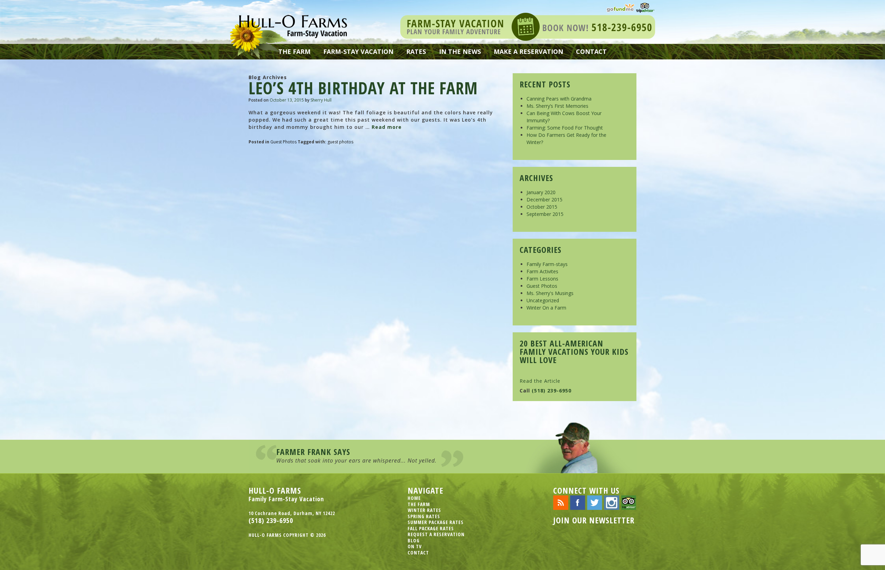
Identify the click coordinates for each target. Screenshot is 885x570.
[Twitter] (594, 502)
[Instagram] (611, 502)
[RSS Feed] (560, 502)
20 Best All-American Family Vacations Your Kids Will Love (574, 351)
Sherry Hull (321, 100)
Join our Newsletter (593, 520)
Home (414, 498)
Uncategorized (543, 300)
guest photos (340, 142)
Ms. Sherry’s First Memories (557, 106)
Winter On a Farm (546, 307)
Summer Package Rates (436, 522)
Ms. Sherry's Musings (550, 293)
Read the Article (540, 381)
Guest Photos (283, 142)
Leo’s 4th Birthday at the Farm (363, 88)
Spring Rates (424, 516)
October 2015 (542, 206)
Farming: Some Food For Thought (565, 127)
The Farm (294, 51)
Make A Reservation (528, 51)
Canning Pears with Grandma (559, 98)
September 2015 (545, 214)
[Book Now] (527, 26)
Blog (414, 540)
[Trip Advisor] (645, 7)
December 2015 (544, 199)
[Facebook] (577, 502)
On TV (415, 546)
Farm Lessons (542, 278)
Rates (416, 51)
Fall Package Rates (431, 528)
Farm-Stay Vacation (358, 51)
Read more (387, 127)
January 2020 (541, 192)
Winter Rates (424, 510)
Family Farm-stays (547, 264)
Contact (591, 51)
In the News (460, 51)
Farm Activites (542, 271)
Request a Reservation (436, 534)
